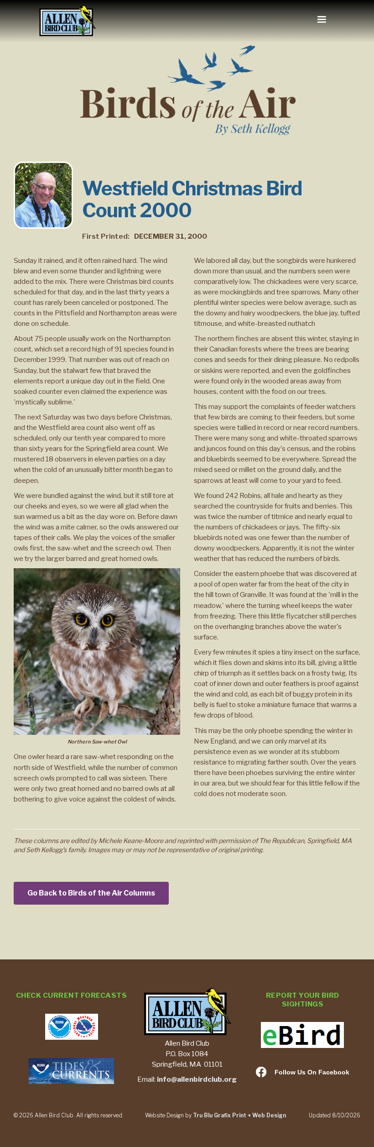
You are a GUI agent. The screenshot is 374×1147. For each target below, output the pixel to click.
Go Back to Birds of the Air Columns (91, 893)
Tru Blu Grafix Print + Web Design (239, 1115)
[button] (321, 20)
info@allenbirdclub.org (197, 1079)
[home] (67, 21)
